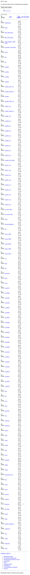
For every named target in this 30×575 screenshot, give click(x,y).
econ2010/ (7, 352)
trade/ (6, 519)
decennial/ (7, 273)
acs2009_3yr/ (8, 135)
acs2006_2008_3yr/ (9, 101)
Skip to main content (6, 7)
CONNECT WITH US (5, 553)
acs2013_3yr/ (8, 199)
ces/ (6, 258)
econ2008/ (7, 342)
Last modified (19, 16)
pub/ (6, 479)
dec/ (6, 268)
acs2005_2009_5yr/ (9, 91)
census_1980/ (8, 239)
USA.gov (6, 568)
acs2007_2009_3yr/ (9, 111)
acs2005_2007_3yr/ (9, 86)
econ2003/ (7, 317)
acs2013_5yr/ (8, 204)
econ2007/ (7, 337)
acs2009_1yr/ (8, 130)
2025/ (6, 27)
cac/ (6, 229)
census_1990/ (8, 243)
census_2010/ (8, 253)
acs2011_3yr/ (8, 170)
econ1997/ (7, 307)
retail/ (6, 489)
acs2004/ (7, 76)
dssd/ (6, 278)
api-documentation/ (9, 224)
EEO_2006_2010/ (9, 32)
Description (26, 16)
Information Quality (8, 556)
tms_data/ (7, 509)
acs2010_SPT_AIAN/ (9, 160)
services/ (7, 494)
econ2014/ (7, 371)
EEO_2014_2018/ (9, 37)
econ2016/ (7, 381)
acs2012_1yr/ (8, 180)
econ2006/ (7, 332)
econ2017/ (7, 386)
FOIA (5, 562)
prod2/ (6, 469)
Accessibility (7, 561)
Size (22, 16)
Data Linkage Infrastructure (10, 557)
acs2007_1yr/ (8, 106)
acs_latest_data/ (8, 209)
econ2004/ (7, 322)
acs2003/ (7, 71)
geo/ (6, 396)
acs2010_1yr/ (8, 145)
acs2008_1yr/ (8, 121)
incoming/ (7, 420)
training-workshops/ (9, 523)
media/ (6, 445)
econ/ (6, 283)
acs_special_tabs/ (9, 214)
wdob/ (6, 538)
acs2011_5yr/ (8, 175)
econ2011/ (7, 356)
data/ (6, 263)
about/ (6, 52)
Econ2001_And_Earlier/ (10, 47)
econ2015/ (7, 376)
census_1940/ (8, 234)
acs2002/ (7, 67)
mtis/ (6, 450)
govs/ (6, 401)
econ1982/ (7, 293)
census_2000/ (8, 248)
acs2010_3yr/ (8, 150)
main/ (6, 435)
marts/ (6, 440)
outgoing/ (7, 460)
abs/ (6, 57)
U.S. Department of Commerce (11, 567)
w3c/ (6, 533)
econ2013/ (7, 366)
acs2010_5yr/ (8, 155)
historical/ (7, 410)
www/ (6, 548)
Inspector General (8, 564)
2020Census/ (8, 22)
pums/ (6, 484)
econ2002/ (7, 312)
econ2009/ (7, 347)
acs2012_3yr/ (8, 184)
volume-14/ (7, 528)
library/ (6, 430)
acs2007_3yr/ (8, 116)
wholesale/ (7, 543)
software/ (7, 499)
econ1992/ (7, 302)
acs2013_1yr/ (8, 194)
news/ (6, 455)
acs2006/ (7, 96)
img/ (6, 415)
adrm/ (6, 219)
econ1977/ (7, 288)
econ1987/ (7, 297)
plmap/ (6, 464)
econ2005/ (7, 327)
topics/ (6, 514)
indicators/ (7, 425)
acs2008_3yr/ (8, 126)
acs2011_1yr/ (8, 165)
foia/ (6, 391)
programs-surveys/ (9, 474)
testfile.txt (7, 504)
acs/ (6, 62)
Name (10, 16)
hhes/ (6, 406)
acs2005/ (7, 81)
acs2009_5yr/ (8, 140)
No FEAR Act (7, 565)
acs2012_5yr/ (8, 189)
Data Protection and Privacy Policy (12, 559)
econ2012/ (7, 361)
